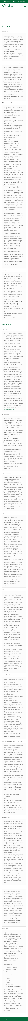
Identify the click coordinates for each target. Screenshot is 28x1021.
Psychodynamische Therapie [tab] (9, 329)
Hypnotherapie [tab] (6, 513)
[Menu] (25, 6)
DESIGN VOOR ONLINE (16, 1019)
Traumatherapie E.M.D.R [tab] (8, 675)
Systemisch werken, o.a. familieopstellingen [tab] (13, 741)
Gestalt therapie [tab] (6, 817)
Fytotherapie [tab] (5, 270)
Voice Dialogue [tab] (5, 928)
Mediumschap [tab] (5, 414)
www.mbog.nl (7, 266)
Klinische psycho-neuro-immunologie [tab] (11, 63)
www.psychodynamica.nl (10, 409)
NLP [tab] (3, 589)
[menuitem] (7, 1)
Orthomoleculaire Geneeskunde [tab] (10, 103)
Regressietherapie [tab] (6, 473)
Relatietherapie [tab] (6, 887)
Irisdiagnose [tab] (5, 31)
